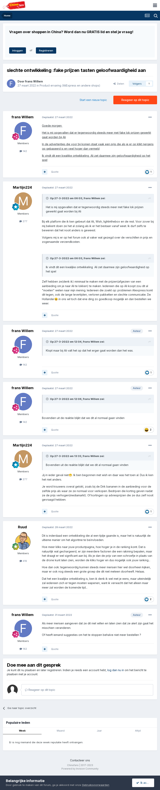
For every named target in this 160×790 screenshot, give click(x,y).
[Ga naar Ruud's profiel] (23, 541)
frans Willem (34, 81)
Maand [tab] (61, 730)
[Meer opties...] (150, 117)
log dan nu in (115, 670)
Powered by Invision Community (80, 768)
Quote (55, 171)
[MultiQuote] (44, 172)
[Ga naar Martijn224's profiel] (23, 201)
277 (24, 221)
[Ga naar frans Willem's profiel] (11, 83)
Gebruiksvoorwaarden (95, 784)
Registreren (46, 50)
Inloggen (17, 50)
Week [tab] (22, 730)
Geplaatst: (57, 117)
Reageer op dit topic (135, 100)
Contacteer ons (80, 760)
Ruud (22, 527)
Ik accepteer (146, 782)
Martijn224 (22, 187)
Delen (120, 83)
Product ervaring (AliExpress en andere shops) (70, 85)
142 (24, 151)
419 (24, 560)
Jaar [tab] (99, 730)
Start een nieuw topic (93, 100)
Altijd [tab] (138, 730)
